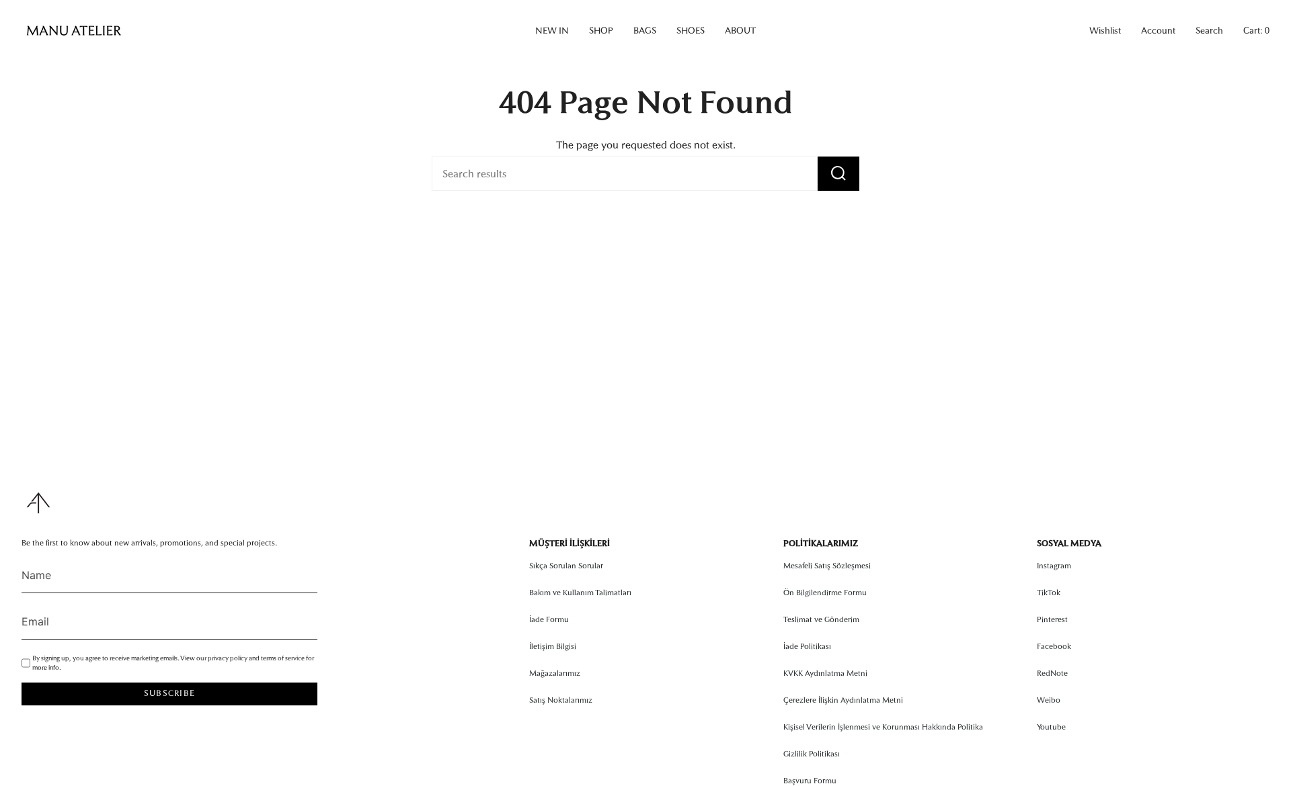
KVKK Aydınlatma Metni (825, 673)
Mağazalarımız (554, 673)
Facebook (1054, 646)
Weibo (1048, 700)
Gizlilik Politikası (811, 753)
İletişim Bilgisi (552, 646)
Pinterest (1052, 619)
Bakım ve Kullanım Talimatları (580, 592)
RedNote (1052, 673)
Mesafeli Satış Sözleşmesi (827, 565)
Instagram (1054, 565)
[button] (552, 31)
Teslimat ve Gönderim (821, 619)
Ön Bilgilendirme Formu (825, 592)
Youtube (1051, 727)
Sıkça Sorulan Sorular (566, 565)
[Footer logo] (38, 503)
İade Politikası (807, 646)
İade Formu (549, 619)
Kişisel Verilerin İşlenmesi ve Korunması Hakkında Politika (883, 727)
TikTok (1048, 592)
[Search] (838, 174)
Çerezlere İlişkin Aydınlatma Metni (843, 700)
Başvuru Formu (809, 780)
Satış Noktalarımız (560, 700)
